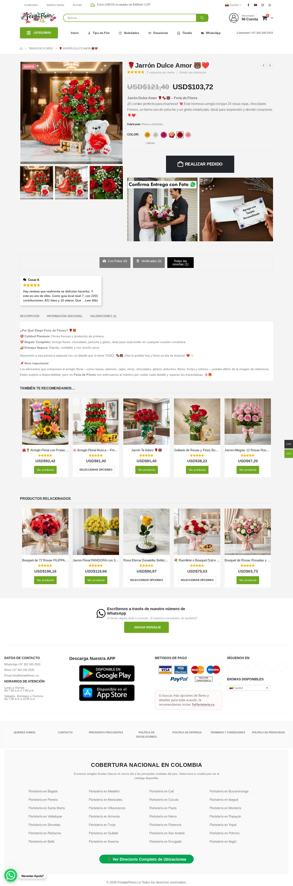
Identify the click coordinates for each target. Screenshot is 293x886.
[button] (248, 688)
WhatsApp (213, 33)
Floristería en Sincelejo (44, 824)
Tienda (187, 33)
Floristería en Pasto (163, 807)
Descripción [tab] (29, 316)
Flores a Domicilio (152, 124)
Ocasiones (160, 33)
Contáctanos (31, 5)
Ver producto (45, 469)
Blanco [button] (155, 134)
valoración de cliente (161, 72)
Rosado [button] (188, 134)
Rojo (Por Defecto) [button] (180, 134)
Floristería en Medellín (104, 791)
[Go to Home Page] (21, 48)
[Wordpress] (262, 667)
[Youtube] (255, 5)
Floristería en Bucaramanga (229, 791)
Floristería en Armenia (104, 816)
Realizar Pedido (204, 164)
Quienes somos (24, 732)
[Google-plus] (252, 667)
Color (132, 134)
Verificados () (151, 261)
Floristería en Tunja (102, 824)
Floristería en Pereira (43, 799)
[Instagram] (263, 5)
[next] (270, 65)
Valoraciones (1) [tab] (103, 316)
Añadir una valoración (192, 72)
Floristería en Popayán (225, 816)
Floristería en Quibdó (103, 833)
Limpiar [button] (150, 143)
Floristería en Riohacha (45, 833)
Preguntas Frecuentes (106, 732)
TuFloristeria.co (203, 704)
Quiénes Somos (55, 5)
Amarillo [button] (147, 134)
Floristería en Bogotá (43, 791)
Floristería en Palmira (224, 833)
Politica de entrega (187, 732)
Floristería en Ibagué (224, 799)
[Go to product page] (45, 421)
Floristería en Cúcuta (163, 799)
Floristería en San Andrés (167, 833)
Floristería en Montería (225, 807)
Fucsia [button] (163, 134)
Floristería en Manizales (105, 799)
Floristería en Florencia (165, 824)
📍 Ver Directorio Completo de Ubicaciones (146, 859)
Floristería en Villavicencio (107, 807)
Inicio (75, 33)
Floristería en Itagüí (223, 841)
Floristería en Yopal (223, 824)
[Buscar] (202, 17)
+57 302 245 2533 (29, 664)
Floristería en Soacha (104, 841)
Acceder (77, 5)
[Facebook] (248, 5)
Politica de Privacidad (268, 732)
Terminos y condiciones (227, 732)
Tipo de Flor (101, 33)
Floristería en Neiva (163, 816)
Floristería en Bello (41, 841)
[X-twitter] (241, 667)
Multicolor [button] (171, 134)
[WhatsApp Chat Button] (10, 875)
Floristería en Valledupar (45, 816)
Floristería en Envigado (165, 841)
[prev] (264, 65)
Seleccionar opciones (95, 469)
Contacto (65, 732)
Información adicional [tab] (65, 316)
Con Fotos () (117, 261)
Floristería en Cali (161, 791)
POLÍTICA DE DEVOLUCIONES (146, 734)
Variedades (131, 33)
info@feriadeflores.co (25, 675)
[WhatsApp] (270, 5)
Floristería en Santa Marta (47, 807)
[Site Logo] (38, 18)
